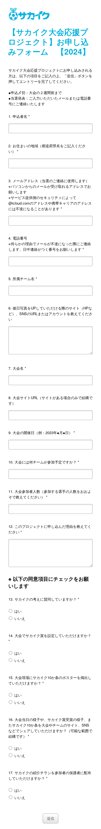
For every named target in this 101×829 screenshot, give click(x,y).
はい (17, 611)
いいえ (19, 618)
